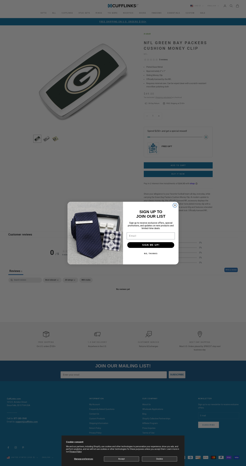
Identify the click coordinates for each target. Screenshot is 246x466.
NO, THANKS (151, 254)
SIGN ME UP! (150, 245)
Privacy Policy (75, 451)
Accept (121, 459)
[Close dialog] (175, 205)
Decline (159, 459)
